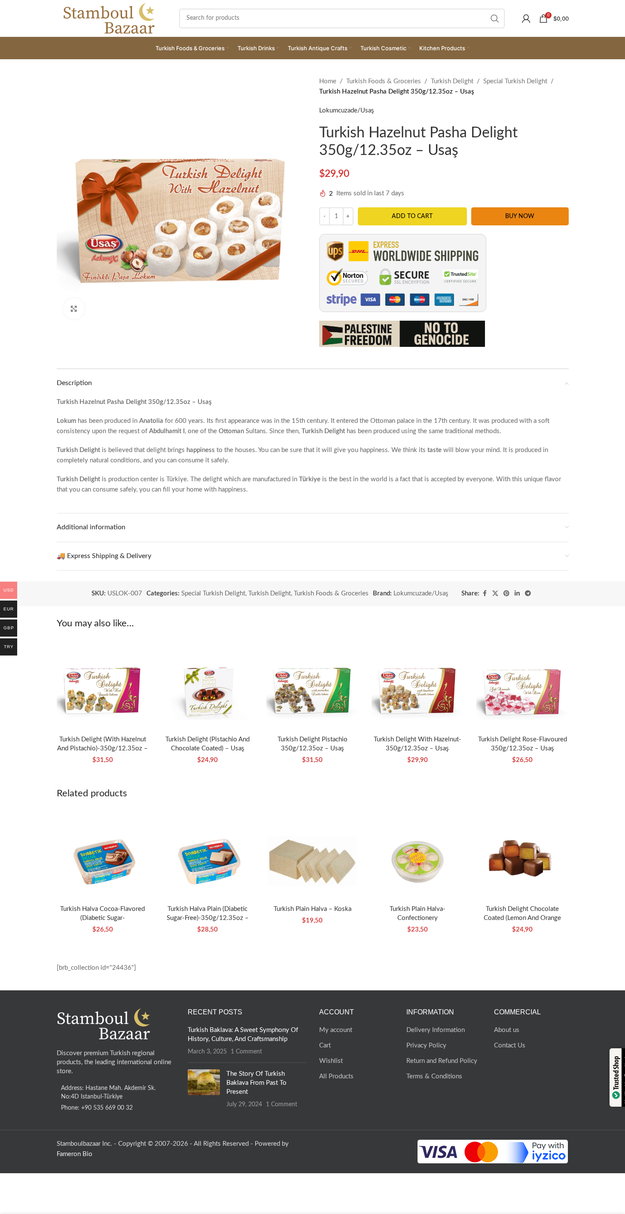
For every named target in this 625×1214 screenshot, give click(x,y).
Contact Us (509, 1045)
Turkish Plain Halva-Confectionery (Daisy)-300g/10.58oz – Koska (417, 918)
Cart (325, 1045)
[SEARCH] (495, 18)
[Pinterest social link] (506, 594)
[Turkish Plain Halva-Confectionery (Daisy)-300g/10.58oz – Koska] (417, 854)
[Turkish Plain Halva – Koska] (312, 854)
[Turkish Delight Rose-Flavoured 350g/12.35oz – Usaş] (522, 685)
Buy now (519, 216)
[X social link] (495, 594)
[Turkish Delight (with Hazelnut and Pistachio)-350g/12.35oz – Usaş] (103, 685)
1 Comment (246, 1052)
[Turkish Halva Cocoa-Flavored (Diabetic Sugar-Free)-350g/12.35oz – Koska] (103, 854)
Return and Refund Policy (441, 1061)
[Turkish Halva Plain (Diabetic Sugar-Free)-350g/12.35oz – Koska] (207, 854)
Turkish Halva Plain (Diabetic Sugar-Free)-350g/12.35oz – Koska (208, 918)
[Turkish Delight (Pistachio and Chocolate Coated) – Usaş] (207, 685)
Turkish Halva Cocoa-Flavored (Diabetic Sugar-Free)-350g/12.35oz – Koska (102, 918)
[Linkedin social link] (517, 594)
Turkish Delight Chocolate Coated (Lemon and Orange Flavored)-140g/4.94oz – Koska (522, 918)
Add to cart (412, 216)
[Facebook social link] (484, 594)
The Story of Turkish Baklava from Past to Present (256, 1083)
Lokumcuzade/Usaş (346, 110)
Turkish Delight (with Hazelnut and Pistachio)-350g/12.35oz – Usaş (102, 748)
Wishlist (331, 1061)
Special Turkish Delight (515, 81)
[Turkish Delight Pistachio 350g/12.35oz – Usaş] (312, 685)
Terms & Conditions (434, 1076)
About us (506, 1030)
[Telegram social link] (528, 594)
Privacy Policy (426, 1045)
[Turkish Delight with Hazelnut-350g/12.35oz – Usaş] (417, 685)
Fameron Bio (74, 1154)
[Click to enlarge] (74, 308)
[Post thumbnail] (204, 1089)
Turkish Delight (452, 81)
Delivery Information (435, 1030)
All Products (336, 1076)
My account (335, 1030)
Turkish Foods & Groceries (383, 81)
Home (327, 81)
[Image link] (104, 1023)
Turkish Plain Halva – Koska (312, 909)
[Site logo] (109, 18)
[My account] (526, 18)
